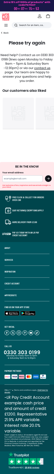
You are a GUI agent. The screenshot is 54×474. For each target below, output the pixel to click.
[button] (48, 16)
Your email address (13, 172)
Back (6, 32)
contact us (42, 68)
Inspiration (9, 271)
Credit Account (12, 283)
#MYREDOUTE (10, 295)
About (7, 248)
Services (8, 259)
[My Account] (39, 16)
